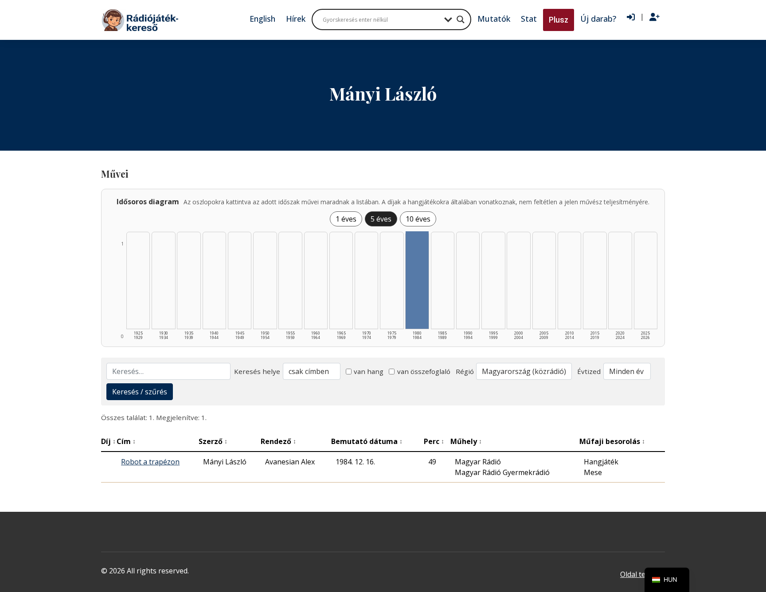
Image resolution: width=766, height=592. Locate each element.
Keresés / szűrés (139, 392)
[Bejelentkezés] (630, 17)
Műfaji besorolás (612, 441)
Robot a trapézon (150, 462)
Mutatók (493, 18)
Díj (108, 441)
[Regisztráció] (654, 17)
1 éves (346, 219)
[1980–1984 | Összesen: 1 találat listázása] (417, 280)
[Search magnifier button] (460, 19)
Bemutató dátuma (367, 441)
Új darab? (598, 18)
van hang (368, 371)
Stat (529, 18)
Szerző (213, 441)
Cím (126, 441)
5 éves (381, 219)
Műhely (466, 441)
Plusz (558, 19)
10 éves (418, 219)
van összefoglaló (423, 371)
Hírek (295, 18)
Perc (434, 441)
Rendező (278, 441)
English (262, 18)
